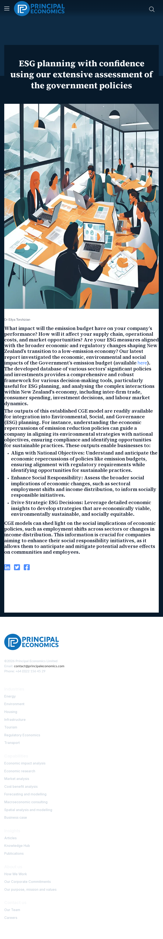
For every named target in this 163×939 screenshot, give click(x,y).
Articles (10, 838)
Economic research (19, 771)
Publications (14, 853)
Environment (14, 704)
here (142, 363)
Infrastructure (15, 719)
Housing (10, 712)
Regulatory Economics (22, 735)
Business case (15, 817)
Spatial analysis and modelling (28, 810)
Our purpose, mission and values (30, 889)
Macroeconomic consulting (26, 802)
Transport (12, 743)
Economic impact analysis (24, 763)
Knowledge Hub (17, 845)
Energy (10, 696)
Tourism (10, 727)
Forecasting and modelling (25, 794)
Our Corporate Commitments (27, 881)
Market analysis (16, 779)
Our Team (12, 910)
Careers (10, 917)
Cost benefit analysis (21, 786)
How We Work (15, 874)
